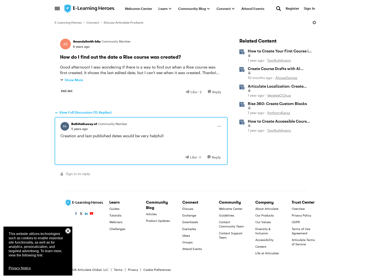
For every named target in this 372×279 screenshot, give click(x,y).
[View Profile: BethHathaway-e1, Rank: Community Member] (64, 126)
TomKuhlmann (279, 60)
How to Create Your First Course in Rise (279, 51)
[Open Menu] (314, 23)
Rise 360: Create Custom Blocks (277, 103)
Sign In (309, 8)
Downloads (190, 222)
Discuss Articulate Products (123, 22)
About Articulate (266, 208)
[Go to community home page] (89, 8)
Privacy (133, 269)
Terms (118, 269)
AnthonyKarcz (278, 113)
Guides (114, 208)
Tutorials (115, 215)
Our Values (263, 222)
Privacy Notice (20, 268)
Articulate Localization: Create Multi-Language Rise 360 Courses (279, 86)
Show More (74, 80)
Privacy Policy (301, 215)
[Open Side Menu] (57, 8)
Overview (298, 208)
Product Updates (158, 221)
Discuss (187, 208)
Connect (93, 22)
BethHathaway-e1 (84, 124)
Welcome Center (230, 208)
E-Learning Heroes (68, 22)
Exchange (189, 215)
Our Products (264, 215)
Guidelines (226, 215)
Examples (189, 229)
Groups (187, 242)
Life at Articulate (267, 253)
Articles (151, 214)
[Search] (278, 8)
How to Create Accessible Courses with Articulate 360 (279, 121)
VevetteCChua (279, 95)
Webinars (115, 222)
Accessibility (264, 240)
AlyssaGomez (286, 78)
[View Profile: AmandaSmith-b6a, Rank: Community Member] (65, 44)
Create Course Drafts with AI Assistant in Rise (274, 68)
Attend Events (192, 249)
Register (292, 8)
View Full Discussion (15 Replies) (85, 112)
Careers (260, 246)
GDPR (296, 222)
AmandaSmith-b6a (87, 41)
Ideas (186, 235)
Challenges (117, 229)
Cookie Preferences (157, 269)
